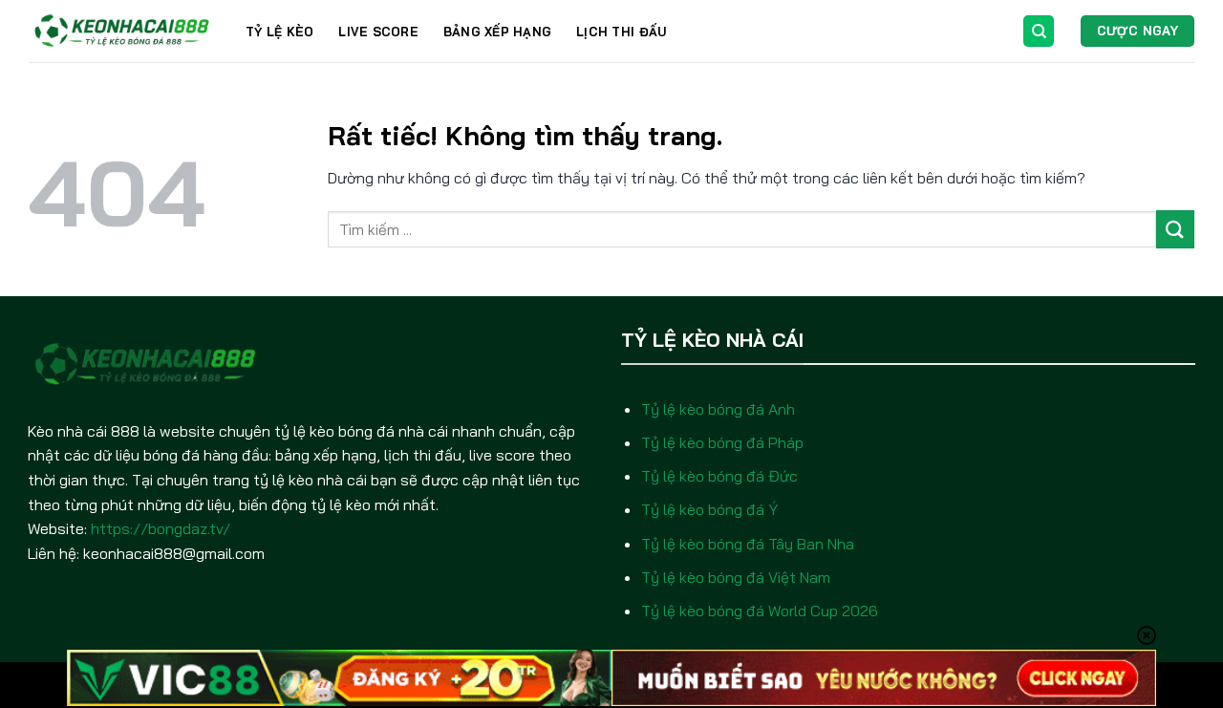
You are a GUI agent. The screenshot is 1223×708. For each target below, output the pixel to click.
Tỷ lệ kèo (279, 31)
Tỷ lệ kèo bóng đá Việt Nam (735, 577)
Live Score (378, 31)
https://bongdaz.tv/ (160, 528)
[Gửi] (1175, 228)
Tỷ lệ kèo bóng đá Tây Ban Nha (747, 543)
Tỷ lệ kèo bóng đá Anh (718, 408)
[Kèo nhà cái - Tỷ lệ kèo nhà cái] (123, 31)
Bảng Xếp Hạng (497, 31)
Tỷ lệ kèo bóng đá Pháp (722, 442)
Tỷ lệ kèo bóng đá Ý (709, 509)
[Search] (1038, 31)
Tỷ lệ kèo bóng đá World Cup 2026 (759, 610)
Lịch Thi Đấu (621, 31)
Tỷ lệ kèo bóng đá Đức (719, 475)
